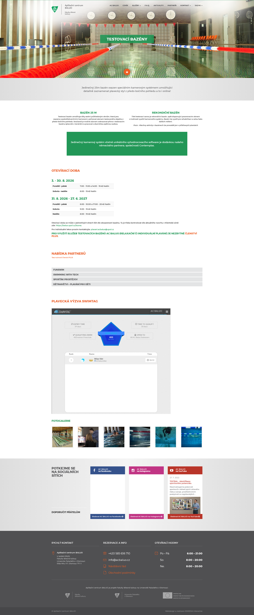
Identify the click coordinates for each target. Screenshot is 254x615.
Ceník (125, 5)
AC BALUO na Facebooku (107, 516)
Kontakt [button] (184, 5)
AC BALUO (114, 5)
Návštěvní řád (117, 566)
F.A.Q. (147, 5)
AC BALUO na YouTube (184, 516)
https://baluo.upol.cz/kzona (68, 225)
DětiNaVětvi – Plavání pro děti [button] (71, 284)
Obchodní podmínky (121, 572)
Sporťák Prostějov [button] (65, 279)
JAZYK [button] (198, 5)
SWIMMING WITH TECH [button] (65, 274)
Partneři (172, 5)
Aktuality (159, 5)
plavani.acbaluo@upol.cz (102, 229)
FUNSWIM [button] (58, 269)
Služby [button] (135, 5)
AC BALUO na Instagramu (145, 516)
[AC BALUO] (67, 4)
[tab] (127, 270)
